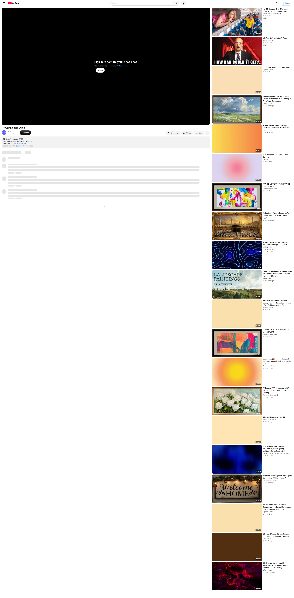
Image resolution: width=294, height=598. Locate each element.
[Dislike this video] (177, 133)
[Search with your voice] (183, 3)
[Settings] (276, 3)
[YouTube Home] (13, 3)
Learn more (123, 66)
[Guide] (4, 3)
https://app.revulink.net (20, 146)
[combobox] (142, 3)
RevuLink (11, 132)
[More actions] (207, 133)
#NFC (21, 139)
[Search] (175, 3)
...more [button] (31, 146)
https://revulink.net (19, 144)
